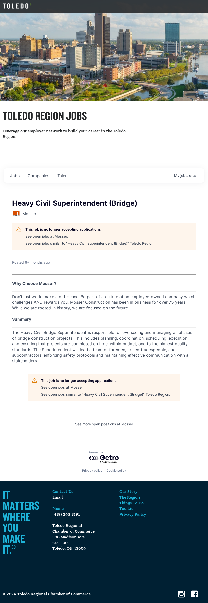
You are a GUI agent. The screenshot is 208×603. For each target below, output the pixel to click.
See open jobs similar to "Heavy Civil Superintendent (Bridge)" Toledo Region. (89, 243)
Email (57, 498)
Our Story (128, 492)
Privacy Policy (132, 515)
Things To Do (131, 503)
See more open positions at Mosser (104, 424)
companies (38, 175)
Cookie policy (116, 470)
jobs (15, 175)
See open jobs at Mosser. (46, 236)
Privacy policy (92, 470)
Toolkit (126, 509)
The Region (129, 498)
